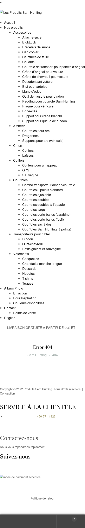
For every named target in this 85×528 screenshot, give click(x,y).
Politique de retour (42, 498)
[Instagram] (16, 469)
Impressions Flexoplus (30, 393)
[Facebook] (5, 469)
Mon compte (14, 521)
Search (42, 521)
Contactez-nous (19, 437)
